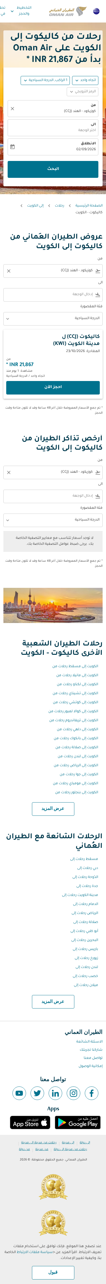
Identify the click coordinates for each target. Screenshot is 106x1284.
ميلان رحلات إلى (86, 985)
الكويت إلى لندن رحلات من (78, 757)
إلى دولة (85, 1142)
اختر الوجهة (87, 131)
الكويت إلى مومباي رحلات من (75, 784)
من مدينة (41, 1149)
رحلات (59, 206)
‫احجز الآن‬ (53, 387)
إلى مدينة (68, 1142)
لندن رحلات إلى (86, 967)
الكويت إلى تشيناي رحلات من (75, 694)
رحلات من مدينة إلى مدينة (39, 1142)
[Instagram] (73, 1093)
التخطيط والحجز (20, 11)
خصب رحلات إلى (85, 976)
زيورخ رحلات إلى (86, 958)
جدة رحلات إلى (87, 886)
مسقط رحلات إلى (84, 859)
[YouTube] (19, 1093)
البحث (53, 169)
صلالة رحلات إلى (85, 922)
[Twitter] (37, 1093)
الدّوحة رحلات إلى (85, 877)
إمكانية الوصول (91, 1066)
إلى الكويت (35, 206)
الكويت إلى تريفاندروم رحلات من (73, 721)
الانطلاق (88, 144)
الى (93, 125)
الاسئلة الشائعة (89, 1042)
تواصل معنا (93, 1058)
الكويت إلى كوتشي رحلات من (75, 703)
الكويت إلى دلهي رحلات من (77, 730)
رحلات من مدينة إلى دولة (70, 1149)
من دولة (24, 1149)
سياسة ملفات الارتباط (35, 1252)
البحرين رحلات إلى (84, 940)
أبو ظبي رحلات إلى (84, 931)
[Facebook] (91, 1093)
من (93, 105)
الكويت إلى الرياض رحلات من (76, 766)
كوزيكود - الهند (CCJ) (80, 111)
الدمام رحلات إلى (85, 904)
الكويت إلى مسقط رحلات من (75, 667)
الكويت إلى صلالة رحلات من (76, 748)
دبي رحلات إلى (87, 868)
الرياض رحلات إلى (85, 913)
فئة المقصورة (91, 307)
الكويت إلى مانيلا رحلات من (77, 676)
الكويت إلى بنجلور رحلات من (76, 793)
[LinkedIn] (55, 1093)
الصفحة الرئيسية (89, 206)
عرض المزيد (53, 808)
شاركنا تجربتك (91, 1050)
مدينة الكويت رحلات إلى (80, 895)
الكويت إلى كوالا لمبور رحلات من (73, 712)
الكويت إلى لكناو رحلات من (77, 685)
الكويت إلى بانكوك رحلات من (76, 739)
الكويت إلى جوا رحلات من (79, 775)
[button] (45, 80)
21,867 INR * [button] (50, 60)
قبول (53, 1272)
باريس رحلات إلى (85, 949)
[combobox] (57, 271)
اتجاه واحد (88, 80)
